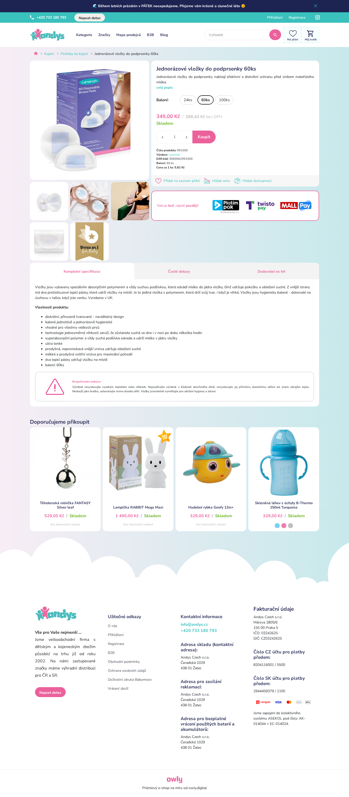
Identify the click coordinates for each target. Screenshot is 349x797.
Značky (104, 34)
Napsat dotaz (90, 18)
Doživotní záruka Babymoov (130, 679)
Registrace (297, 17)
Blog (164, 34)
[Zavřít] (315, 6)
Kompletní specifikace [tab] (82, 271)
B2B (150, 34)
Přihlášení (275, 17)
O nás (112, 625)
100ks (224, 99)
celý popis (164, 87)
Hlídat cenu (221, 180)
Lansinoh (174, 155)
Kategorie (84, 34)
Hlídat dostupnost (256, 180)
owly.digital (198, 788)
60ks (205, 99)
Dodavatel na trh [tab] (271, 271)
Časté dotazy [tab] (179, 271)
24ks (188, 99)
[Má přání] (291, 34)
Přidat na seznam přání (181, 180)
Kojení (49, 53)
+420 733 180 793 (51, 17)
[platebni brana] (283, 701)
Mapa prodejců (128, 34)
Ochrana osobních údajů (127, 670)
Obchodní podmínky (124, 661)
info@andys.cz (194, 624)
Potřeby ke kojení (74, 53)
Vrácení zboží (118, 688)
